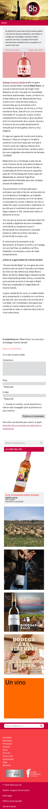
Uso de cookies (9, 806)
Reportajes (7, 740)
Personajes (7, 743)
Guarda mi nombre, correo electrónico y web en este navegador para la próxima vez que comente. (22, 407)
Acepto (31, 50)
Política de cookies (12, 50)
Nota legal (7, 795)
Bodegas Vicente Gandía (14, 82)
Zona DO (6, 752)
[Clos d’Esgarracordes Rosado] (24, 472)
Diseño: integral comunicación (16, 790)
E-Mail (6, 392)
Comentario (8, 360)
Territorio (6, 746)
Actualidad (7, 737)
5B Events (7, 765)
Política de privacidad (12, 801)
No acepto (39, 50)
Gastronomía (8, 759)
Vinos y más (8, 756)
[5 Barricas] (33, 9)
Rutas (5, 749)
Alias (5, 380)
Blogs (5, 762)
